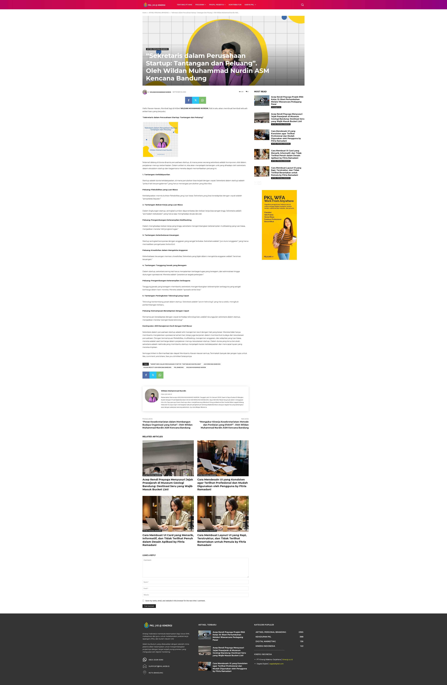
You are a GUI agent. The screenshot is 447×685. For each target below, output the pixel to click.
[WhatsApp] (202, 100)
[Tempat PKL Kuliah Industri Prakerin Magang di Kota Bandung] (157, 4)
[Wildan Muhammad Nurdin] (145, 92)
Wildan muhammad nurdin (196, 367)
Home (144, 13)
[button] (302, 4)
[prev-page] (255, 182)
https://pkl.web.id (166, 394)
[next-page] (259, 182)
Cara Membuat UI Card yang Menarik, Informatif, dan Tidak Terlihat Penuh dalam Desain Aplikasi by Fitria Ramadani (168, 540)
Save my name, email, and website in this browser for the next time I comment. (175, 601)
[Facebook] (188, 100)
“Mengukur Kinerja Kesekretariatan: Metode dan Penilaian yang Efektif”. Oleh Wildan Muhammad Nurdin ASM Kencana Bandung (224, 425)
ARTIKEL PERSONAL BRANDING (159, 13)
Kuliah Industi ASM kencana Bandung (157, 367)
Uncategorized (276, 107)
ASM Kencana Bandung (212, 364)
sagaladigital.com (276, 664)
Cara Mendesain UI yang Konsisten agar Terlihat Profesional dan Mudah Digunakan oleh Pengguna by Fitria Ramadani (222, 484)
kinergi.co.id (288, 659)
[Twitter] (195, 100)
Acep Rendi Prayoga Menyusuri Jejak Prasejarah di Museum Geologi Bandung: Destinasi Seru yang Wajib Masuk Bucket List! (167, 484)
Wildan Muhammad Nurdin (160, 92)
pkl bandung (179, 367)
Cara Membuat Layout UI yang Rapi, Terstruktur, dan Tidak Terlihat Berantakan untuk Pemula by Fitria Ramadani (222, 540)
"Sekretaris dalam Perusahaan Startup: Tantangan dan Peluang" (175, 364)
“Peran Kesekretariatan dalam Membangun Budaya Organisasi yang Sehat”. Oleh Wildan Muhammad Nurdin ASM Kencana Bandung (167, 425)
